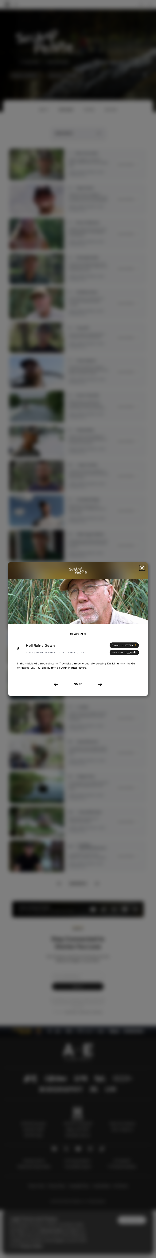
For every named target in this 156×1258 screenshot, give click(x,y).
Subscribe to (119, 652)
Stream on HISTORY (122, 645)
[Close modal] (142, 568)
